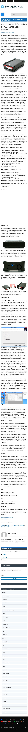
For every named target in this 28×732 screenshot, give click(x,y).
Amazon (5, 559)
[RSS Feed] (17, 1)
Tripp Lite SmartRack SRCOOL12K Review (20, 541)
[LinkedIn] (7, 1)
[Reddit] (14, 1)
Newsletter (3, 525)
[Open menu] (2, 14)
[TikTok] (19, 1)
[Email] (10, 1)
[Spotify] (12, 1)
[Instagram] (5, 1)
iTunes (14, 525)
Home (3, 19)
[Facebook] (2, 1)
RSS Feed (9, 526)
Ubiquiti (4, 554)
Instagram (22, 525)
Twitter (2, 526)
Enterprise (11, 32)
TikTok (5, 526)
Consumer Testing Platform (10, 407)
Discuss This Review (5, 519)
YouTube (7, 525)
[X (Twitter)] (3, 1)
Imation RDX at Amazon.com (7, 517)
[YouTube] (9, 1)
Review (7, 19)
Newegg (5, 557)
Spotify (17, 525)
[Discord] (16, 1)
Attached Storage (4, 32)
